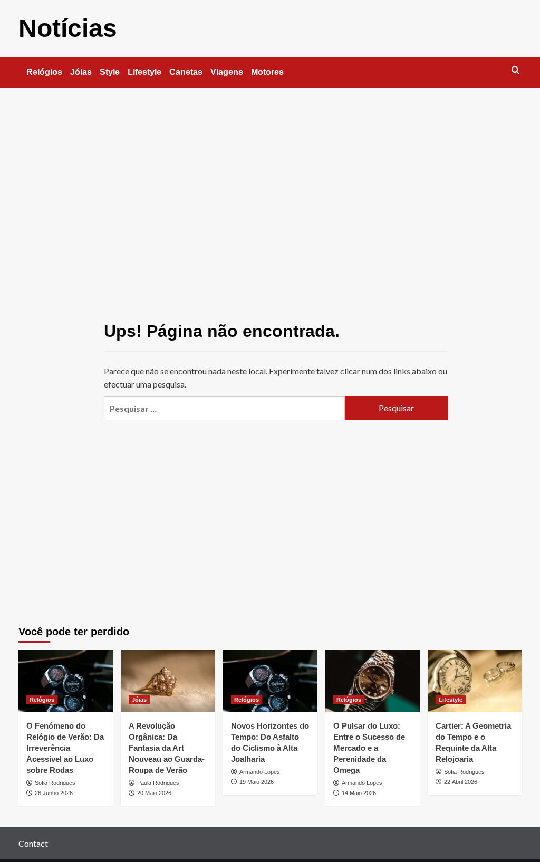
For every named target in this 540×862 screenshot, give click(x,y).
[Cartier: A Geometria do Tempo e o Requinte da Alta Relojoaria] (475, 681)
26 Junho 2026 (54, 793)
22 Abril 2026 (460, 782)
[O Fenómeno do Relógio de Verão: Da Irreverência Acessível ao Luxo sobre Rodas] (65, 681)
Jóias (81, 71)
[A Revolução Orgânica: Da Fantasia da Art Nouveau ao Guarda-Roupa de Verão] (168, 681)
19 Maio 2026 (256, 782)
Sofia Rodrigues (55, 783)
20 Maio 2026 (154, 793)
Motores (267, 71)
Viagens (226, 71)
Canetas (185, 71)
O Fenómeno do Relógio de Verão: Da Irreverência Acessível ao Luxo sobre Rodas (65, 747)
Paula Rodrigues (158, 783)
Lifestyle (144, 71)
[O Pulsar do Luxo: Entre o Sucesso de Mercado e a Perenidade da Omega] (372, 681)
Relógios (44, 71)
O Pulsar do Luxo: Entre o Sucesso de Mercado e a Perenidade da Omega (369, 747)
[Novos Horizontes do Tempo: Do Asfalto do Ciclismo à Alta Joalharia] (270, 681)
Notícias (67, 28)
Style (110, 71)
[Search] (515, 70)
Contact (33, 843)
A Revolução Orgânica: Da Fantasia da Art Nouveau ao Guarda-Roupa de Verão (167, 747)
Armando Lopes (259, 772)
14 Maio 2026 (359, 793)
